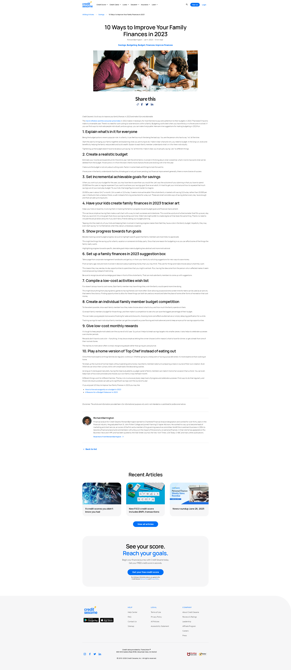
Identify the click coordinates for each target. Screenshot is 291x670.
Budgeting (132, 45)
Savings (101, 14)
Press (184, 635)
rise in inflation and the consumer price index (103, 121)
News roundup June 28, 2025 (188, 508)
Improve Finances (164, 45)
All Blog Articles (88, 14)
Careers (185, 631)
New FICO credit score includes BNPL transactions (144, 510)
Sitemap (131, 626)
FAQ (129, 617)
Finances (150, 45)
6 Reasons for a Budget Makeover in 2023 (101, 392)
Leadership (186, 621)
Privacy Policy (155, 579)
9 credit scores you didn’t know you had (99, 510)
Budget (141, 45)
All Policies (155, 621)
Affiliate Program (189, 626)
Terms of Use (144, 579)
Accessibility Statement (160, 626)
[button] (141, 104)
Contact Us (132, 621)
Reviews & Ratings (189, 617)
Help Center (132, 612)
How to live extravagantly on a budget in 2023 (103, 389)
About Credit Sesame (190, 612)
